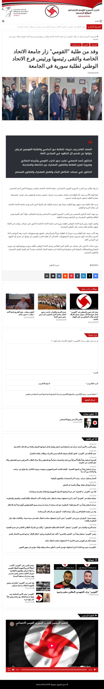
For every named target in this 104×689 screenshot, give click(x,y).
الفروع (86, 45)
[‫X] (89, 275)
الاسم (95, 373)
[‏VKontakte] (59, 275)
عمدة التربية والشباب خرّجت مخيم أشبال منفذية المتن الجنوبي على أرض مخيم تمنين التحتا (52, 314)
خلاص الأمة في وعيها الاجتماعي (71, 419)
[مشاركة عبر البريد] (53, 275)
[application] (52, 646)
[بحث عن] (3, 21)
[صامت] (13, 669)
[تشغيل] (95, 669)
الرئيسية (93, 37)
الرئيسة (86, 37)
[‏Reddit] (65, 275)
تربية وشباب (76, 45)
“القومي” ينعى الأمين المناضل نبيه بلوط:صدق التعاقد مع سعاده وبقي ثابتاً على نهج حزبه (20, 596)
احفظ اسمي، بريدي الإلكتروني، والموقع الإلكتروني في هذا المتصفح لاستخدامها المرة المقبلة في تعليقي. (60, 394)
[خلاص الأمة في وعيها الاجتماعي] (91, 423)
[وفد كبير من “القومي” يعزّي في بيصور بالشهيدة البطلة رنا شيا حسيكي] (43, 586)
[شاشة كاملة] (9, 669)
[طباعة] (46, 275)
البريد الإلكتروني (92, 383)
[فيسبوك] (95, 275)
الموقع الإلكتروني (44, 383)
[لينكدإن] (83, 275)
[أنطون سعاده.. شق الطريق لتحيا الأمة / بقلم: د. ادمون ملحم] (20, 301)
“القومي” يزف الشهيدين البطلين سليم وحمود (77, 592)
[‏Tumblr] (77, 275)
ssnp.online (40, 684)
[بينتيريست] (71, 275)
